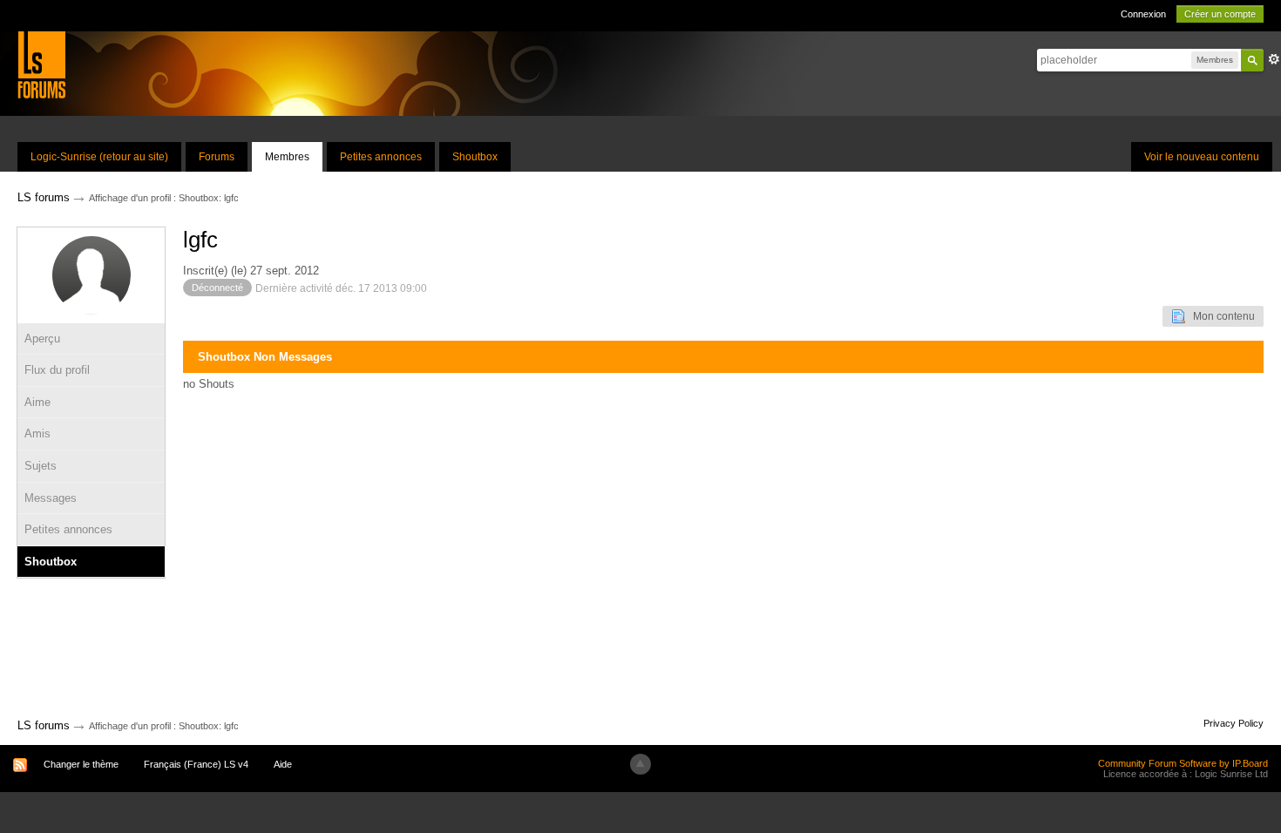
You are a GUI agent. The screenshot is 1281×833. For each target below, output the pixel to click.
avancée (1274, 59)
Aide (283, 764)
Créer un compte (1220, 14)
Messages (50, 498)
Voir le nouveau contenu (1201, 157)
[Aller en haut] (640, 764)
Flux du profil (57, 369)
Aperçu (42, 338)
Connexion (1143, 14)
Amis (37, 433)
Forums (216, 157)
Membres (287, 157)
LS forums (43, 725)
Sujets (40, 465)
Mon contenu (1220, 316)
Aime (37, 402)
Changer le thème (81, 764)
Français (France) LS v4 (196, 764)
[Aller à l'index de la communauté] (41, 64)
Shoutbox (475, 157)
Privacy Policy (1233, 723)
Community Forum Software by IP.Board (1183, 763)
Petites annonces (381, 157)
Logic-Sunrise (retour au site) (99, 157)
